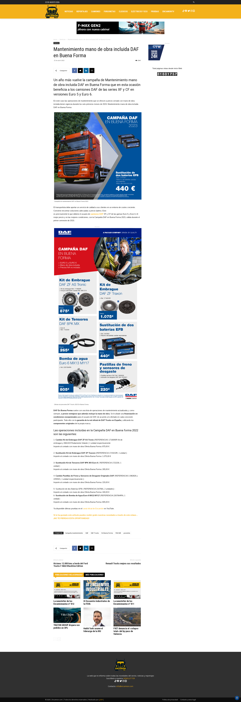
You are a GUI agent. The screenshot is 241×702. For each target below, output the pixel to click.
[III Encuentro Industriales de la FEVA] (97, 589)
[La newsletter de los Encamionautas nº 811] (127, 589)
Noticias (62, 39)
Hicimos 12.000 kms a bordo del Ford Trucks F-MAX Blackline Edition (70, 564)
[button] (194, 2)
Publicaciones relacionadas (68, 575)
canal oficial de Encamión (93, 508)
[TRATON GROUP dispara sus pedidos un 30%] (67, 615)
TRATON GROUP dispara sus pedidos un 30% (66, 626)
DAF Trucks (95, 533)
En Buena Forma (107, 533)
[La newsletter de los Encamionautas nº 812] (67, 589)
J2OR (101, 700)
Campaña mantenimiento (74, 533)
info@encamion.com (124, 686)
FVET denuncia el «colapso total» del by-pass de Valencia (125, 631)
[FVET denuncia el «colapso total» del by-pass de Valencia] (127, 617)
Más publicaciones (94, 575)
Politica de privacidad (170, 700)
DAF (87, 533)
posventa (127, 533)
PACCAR (118, 533)
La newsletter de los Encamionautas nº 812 (63, 602)
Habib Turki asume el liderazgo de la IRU (93, 630)
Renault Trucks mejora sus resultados (123, 563)
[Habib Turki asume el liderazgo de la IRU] (97, 617)
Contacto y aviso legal (188, 700)
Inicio (55, 39)
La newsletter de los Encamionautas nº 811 (123, 602)
